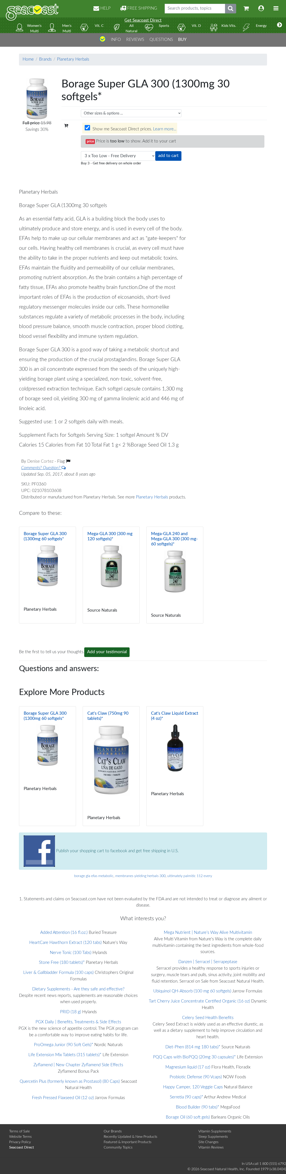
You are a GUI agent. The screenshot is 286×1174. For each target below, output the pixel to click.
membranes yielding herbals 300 (140, 876)
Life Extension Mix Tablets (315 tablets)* (64, 1055)
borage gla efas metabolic (94, 876)
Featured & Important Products (127, 1142)
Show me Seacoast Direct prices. (133, 129)
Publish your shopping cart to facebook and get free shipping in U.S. (117, 851)
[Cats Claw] (111, 766)
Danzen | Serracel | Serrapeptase (207, 962)
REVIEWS (135, 40)
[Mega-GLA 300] (111, 575)
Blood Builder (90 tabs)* (197, 1107)
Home (28, 59)
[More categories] (279, 25)
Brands (45, 59)
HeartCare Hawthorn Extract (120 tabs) (65, 943)
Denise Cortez (41, 461)
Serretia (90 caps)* (186, 1097)
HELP (105, 8)
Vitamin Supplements (214, 1131)
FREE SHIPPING (141, 8)
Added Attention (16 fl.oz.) (64, 932)
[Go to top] (102, 40)
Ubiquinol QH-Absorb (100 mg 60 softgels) (192, 991)
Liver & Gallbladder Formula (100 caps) (58, 973)
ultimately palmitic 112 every (189, 876)
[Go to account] (261, 9)
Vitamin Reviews (211, 1147)
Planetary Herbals (73, 59)
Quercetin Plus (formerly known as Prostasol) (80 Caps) (70, 1081)
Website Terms (20, 1136)
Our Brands (113, 1131)
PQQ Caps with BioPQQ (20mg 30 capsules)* (194, 1057)
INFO (116, 40)
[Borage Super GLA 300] (47, 575)
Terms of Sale (19, 1131)
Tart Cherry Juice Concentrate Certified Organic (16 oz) (199, 1001)
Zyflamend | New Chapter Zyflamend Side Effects (78, 1065)
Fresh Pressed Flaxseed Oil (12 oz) (63, 1098)
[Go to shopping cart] (246, 9)
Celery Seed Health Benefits (207, 1018)
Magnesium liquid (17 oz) (187, 1067)
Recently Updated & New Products (130, 1136)
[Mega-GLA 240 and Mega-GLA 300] (175, 575)
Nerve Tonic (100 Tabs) (70, 953)
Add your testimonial (107, 652)
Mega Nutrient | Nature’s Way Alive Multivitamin (208, 932)
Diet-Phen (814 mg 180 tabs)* (192, 1047)
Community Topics (118, 1147)
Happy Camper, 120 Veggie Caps (193, 1087)
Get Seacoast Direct (143, 20)
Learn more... (164, 129)
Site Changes (208, 1142)
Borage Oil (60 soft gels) (188, 1117)
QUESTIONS (161, 40)
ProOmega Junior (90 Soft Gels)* (63, 1045)
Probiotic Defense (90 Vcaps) (196, 1077)
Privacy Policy (20, 1142)
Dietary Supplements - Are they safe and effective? (78, 989)
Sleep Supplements (213, 1136)
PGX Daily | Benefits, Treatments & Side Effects (78, 1022)
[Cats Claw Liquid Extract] (175, 766)
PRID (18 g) (70, 1012)
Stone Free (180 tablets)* (62, 962)
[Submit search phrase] (230, 8)
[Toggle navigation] (276, 9)
